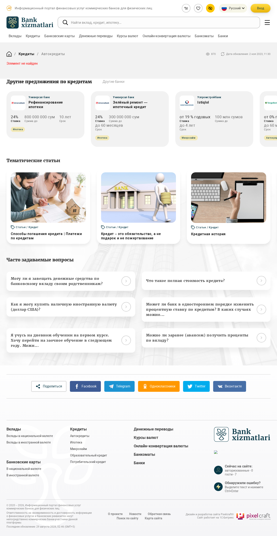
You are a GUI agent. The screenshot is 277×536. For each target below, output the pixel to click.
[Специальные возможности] (210, 8)
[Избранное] (198, 8)
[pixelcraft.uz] (253, 516)
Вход (260, 8)
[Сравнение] (186, 8)
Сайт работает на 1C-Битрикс (215, 517)
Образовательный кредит (88, 455)
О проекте (115, 514)
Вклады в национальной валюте (29, 436)
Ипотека (76, 442)
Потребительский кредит (88, 462)
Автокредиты (79, 436)
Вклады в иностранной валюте (28, 442)
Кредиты (26, 54)
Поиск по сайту (127, 518)
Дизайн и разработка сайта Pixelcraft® (210, 514)
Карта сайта (153, 518)
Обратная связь (159, 514)
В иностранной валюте (22, 475)
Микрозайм (78, 449)
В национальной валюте (23, 468)
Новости (135, 514)
